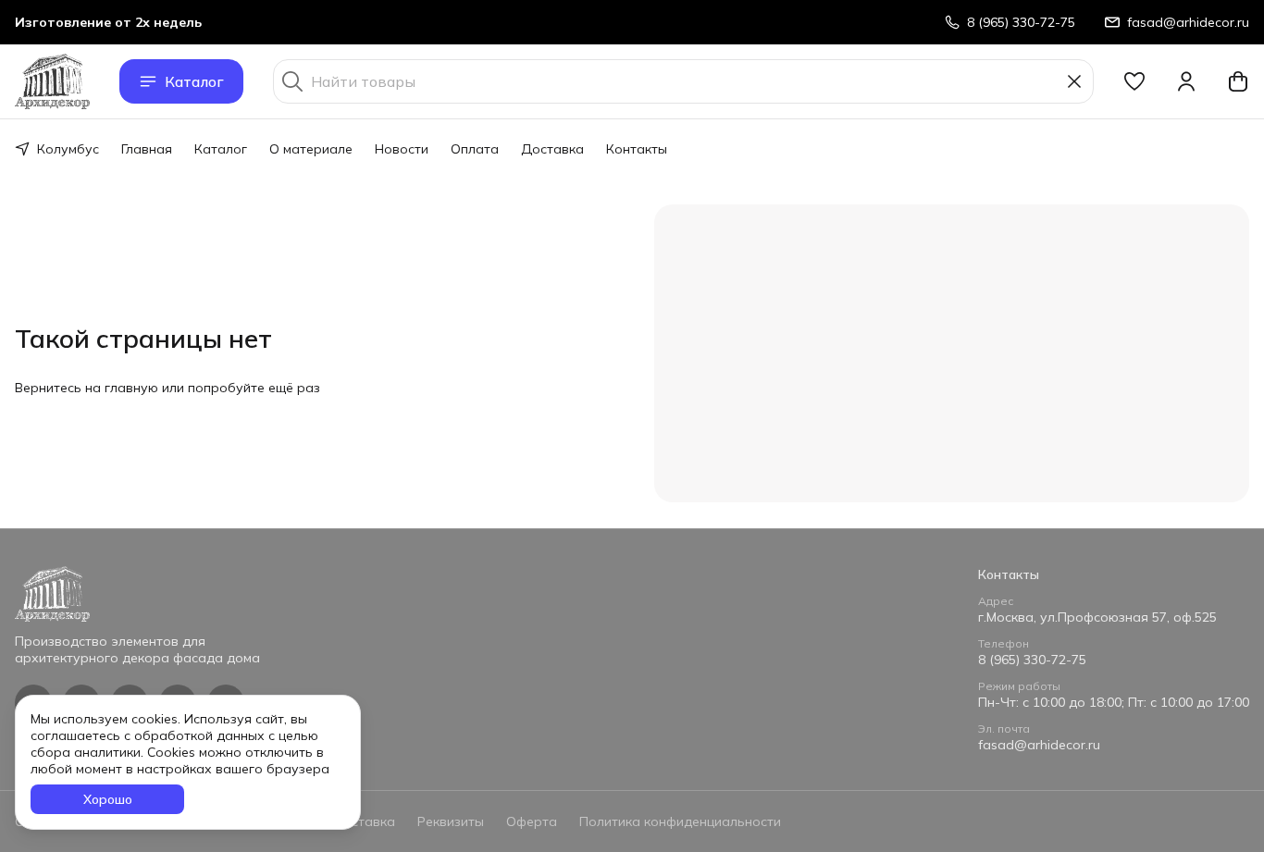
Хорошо (107, 799)
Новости (401, 149)
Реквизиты (450, 821)
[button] (1134, 81)
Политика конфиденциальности (680, 821)
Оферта (531, 821)
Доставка (552, 149)
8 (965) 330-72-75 (1032, 659)
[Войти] (1186, 81)
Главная (146, 149)
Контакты (636, 149)
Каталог (194, 81)
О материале (311, 149)
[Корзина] (1238, 81)
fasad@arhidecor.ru (1039, 744)
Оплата (475, 149)
